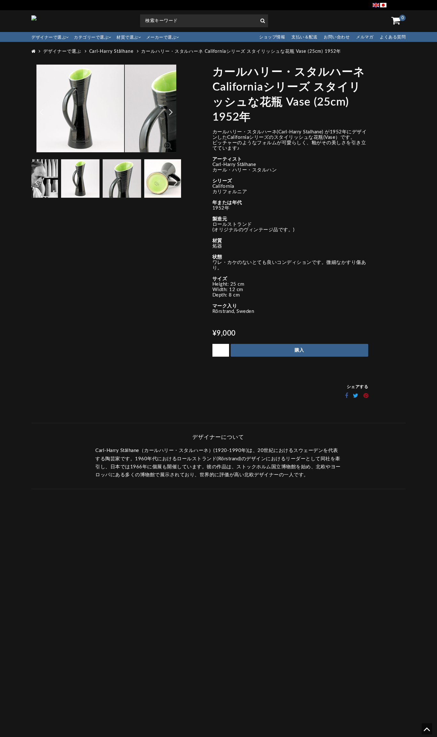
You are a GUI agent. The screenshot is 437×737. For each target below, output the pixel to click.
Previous (41, 111)
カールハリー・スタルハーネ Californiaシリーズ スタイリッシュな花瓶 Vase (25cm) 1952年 (241, 51)
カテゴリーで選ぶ (91, 38)
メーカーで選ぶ (161, 38)
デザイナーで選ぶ (48, 38)
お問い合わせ (337, 37)
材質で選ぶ (127, 38)
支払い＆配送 (304, 37)
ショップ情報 (272, 37)
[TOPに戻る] (427, 731)
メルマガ (364, 37)
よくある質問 (393, 37)
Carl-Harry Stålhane (111, 51)
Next (171, 111)
